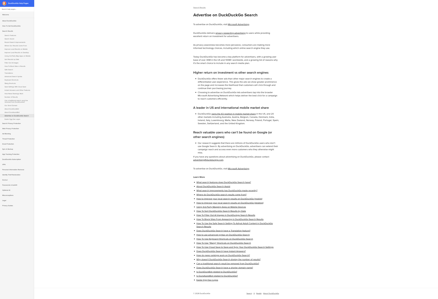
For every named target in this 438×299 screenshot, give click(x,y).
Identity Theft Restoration (11, 175)
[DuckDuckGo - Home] (5, 3)
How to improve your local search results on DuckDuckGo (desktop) (229, 202)
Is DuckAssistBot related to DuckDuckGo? (217, 275)
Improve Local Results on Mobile (16, 49)
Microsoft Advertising (238, 24)
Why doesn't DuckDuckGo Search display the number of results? (228, 259)
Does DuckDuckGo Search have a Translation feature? (223, 230)
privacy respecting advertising (230, 33)
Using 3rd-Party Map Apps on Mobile (17, 56)
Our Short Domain (11, 105)
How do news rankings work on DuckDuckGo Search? (223, 255)
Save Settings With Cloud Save (15, 87)
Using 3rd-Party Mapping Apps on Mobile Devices (221, 207)
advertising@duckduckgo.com (208, 159)
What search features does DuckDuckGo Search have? (223, 182)
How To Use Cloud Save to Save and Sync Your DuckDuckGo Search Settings (235, 247)
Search (249, 293)
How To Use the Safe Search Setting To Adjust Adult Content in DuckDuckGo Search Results (234, 225)
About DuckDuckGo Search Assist (213, 186)
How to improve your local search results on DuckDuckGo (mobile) (229, 198)
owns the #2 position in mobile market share (233, 113)
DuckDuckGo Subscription (11, 159)
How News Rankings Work (14, 93)
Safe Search (9, 69)
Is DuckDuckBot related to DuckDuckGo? (216, 271)
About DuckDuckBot (12, 109)
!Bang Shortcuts (10, 83)
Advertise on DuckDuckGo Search (17, 116)
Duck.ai (5, 180)
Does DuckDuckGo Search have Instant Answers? (221, 251)
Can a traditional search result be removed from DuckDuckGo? (16, 101)
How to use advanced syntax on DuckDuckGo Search (223, 234)
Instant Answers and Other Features (17, 90)
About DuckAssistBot (12, 112)
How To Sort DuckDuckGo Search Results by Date (221, 211)
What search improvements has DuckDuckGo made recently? (226, 190)
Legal (4, 200)
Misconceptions (7, 195)
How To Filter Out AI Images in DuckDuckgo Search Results (225, 215)
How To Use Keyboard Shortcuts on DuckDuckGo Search (224, 238)
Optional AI (6, 190)
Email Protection (8, 144)
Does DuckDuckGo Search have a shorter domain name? (224, 267)
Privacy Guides (7, 205)
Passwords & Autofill (9, 185)
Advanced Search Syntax (13, 76)
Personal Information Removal (13, 169)
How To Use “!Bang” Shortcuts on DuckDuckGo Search (223, 243)
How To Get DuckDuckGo (11, 26)
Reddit (259, 293)
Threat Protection (8, 139)
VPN (3, 164)
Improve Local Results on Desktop (17, 52)
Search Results (7, 31)
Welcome (5, 14)
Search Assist (9, 39)
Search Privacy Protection (11, 123)
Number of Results (11, 97)
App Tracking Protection (10, 154)
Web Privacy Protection (10, 128)
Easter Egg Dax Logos (12, 119)
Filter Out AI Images (11, 63)
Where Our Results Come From (16, 46)
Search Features (10, 35)
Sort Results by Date (12, 59)
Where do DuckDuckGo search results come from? (221, 194)
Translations (9, 73)
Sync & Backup (7, 149)
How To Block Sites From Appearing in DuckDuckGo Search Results (229, 219)
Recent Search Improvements (15, 42)
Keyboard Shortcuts (11, 80)
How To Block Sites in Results (15, 66)
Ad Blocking (6, 133)
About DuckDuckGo (9, 21)
